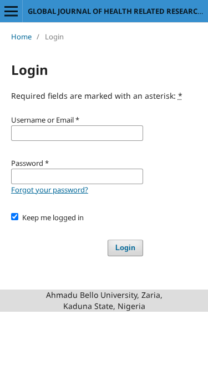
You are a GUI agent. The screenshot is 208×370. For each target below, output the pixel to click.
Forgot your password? (49, 190)
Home (21, 37)
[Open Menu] (11, 11)
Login (125, 248)
